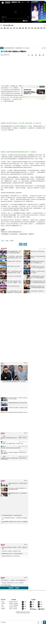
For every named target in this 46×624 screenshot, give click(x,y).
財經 (8, 28)
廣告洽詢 (15, 608)
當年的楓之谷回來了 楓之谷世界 (14, 261)
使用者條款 (16, 603)
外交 (7, 93)
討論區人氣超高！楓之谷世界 (13, 266)
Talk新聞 (3, 603)
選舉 (41, 28)
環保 (35, 28)
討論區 (2, 601)
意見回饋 (11, 606)
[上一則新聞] (43, 48)
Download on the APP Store (41, 609)
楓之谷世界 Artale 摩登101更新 (37, 251)
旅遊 (32, 28)
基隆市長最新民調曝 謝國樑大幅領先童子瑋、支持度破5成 (21, 151)
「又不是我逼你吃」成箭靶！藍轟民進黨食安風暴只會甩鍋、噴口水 (14, 257)
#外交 (7, 240)
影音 (44, 28)
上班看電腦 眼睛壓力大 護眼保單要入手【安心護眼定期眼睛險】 (38, 277)
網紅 (23, 28)
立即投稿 (11, 605)
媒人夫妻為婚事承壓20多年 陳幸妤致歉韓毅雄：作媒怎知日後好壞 (14, 292)
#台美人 (11, 240)
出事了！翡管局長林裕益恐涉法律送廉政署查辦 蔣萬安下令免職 (14, 272)
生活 (17, 28)
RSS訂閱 (15, 601)
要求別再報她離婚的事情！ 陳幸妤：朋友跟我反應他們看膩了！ (14, 252)
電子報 (2, 606)
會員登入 (11, 608)
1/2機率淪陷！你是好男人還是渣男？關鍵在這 (38, 272)
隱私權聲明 (16, 605)
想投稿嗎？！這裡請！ (14, 588)
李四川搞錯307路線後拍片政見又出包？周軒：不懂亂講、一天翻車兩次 (14, 282)
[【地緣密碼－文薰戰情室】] (38, 12)
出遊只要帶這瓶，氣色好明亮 (37, 291)
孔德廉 (5, 54)
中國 (14, 28)
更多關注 (33, 599)
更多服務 (13, 599)
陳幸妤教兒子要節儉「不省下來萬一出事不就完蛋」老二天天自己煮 (24, 123)
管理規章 (15, 606)
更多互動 (3, 599)
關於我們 (11, 601)
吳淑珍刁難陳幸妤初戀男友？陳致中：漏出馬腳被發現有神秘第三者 (38, 282)
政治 (2, 28)
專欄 (38, 28)
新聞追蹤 (3, 608)
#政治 (3, 240)
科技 (29, 28)
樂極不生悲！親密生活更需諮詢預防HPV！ (38, 257)
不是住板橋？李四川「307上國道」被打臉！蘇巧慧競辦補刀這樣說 (38, 267)
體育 (26, 28)
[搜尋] (45, 25)
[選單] (1, 25)
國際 (5, 28)
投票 (2, 605)
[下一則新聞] (45, 48)
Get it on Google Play (33, 609)
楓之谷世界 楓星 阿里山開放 (13, 286)
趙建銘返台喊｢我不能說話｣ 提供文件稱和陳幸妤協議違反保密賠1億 (38, 287)
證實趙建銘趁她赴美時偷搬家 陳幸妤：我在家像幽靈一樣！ (37, 262)
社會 (11, 28)
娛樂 (20, 28)
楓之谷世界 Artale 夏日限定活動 (14, 276)
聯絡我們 (11, 603)
